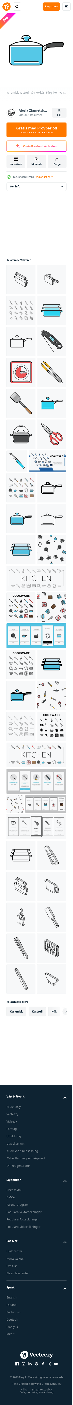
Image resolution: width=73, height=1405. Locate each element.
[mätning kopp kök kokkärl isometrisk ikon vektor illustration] (20, 1366)
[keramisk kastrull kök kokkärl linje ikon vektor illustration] (20, 400)
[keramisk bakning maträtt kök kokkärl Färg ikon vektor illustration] (20, 369)
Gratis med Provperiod (36, 130)
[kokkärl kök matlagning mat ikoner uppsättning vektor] (20, 670)
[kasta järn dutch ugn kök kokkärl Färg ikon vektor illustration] (20, 585)
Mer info (15, 183)
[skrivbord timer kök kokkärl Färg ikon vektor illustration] (20, 462)
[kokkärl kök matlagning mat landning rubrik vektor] (25, 643)
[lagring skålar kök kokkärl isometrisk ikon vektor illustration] (20, 1335)
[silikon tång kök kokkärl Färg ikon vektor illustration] (20, 493)
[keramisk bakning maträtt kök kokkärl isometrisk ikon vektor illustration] (20, 276)
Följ (59, 115)
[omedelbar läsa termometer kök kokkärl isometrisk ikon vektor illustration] (20, 1304)
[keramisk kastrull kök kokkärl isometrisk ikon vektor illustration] (20, 307)
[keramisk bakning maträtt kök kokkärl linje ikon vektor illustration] (20, 1273)
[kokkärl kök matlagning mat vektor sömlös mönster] (20, 825)
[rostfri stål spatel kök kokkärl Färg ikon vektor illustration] (20, 524)
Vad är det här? (44, 177)
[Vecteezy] (6, 6)
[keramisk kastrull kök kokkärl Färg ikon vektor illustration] (20, 554)
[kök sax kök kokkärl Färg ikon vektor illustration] (20, 616)
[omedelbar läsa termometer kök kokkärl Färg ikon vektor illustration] (20, 431)
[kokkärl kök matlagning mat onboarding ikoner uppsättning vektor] (35, 942)
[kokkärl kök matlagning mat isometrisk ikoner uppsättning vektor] (20, 338)
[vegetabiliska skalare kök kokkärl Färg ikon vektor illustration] (47, 612)
